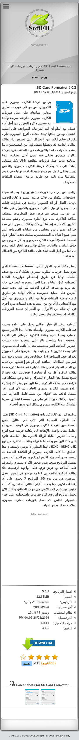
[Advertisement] (39, 52)
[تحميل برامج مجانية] (39, 36)
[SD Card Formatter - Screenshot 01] (48, 703)
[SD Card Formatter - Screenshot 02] (32, 703)
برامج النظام (39, 77)
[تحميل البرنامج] (38, 649)
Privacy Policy (63, 736)
